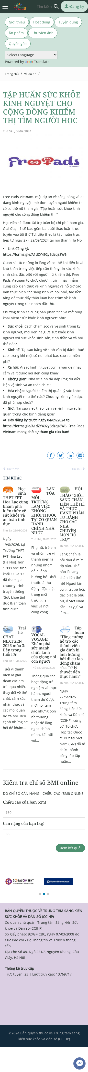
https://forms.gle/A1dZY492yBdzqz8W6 (34, 254)
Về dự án (30, 74)
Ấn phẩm (16, 33)
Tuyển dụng (68, 22)
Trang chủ (12, 74)
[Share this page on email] (80, 455)
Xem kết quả (70, 848)
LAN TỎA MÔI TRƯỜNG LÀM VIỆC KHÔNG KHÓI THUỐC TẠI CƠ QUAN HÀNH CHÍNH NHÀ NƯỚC (44, 510)
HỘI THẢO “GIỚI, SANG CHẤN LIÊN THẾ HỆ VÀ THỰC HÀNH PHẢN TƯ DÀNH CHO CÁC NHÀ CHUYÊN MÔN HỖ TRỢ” (72, 514)
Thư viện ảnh (43, 33)
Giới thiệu (17, 22)
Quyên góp (18, 43)
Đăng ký (76, 6)
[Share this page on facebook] (51, 455)
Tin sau (77, 469)
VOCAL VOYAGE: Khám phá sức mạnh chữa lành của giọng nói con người (43, 648)
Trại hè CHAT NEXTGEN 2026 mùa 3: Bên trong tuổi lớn (14, 641)
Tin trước (12, 469)
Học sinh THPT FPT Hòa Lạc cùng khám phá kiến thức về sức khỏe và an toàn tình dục (15, 506)
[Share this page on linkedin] (70, 455)
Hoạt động (41, 22)
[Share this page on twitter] (60, 455)
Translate (41, 61)
